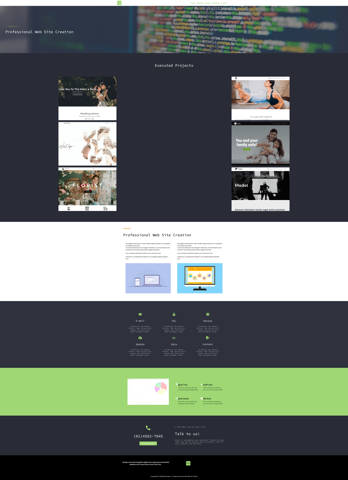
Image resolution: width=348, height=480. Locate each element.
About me (200, 3)
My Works (216, 3)
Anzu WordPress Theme (189, 476)
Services (208, 3)
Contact (224, 3)
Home (193, 3)
